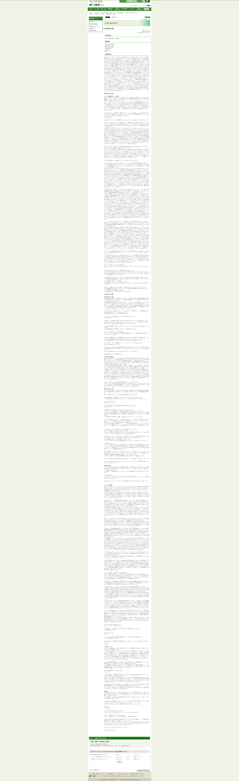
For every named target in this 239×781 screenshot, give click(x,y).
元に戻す (129, 1)
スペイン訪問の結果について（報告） (112, 38)
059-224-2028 (97, 745)
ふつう (128, 754)
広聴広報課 (109, 14)
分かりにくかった (137, 756)
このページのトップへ (144, 770)
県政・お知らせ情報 (104, 12)
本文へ (91, 1)
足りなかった (136, 754)
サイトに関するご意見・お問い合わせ (136, 773)
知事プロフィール (94, 21)
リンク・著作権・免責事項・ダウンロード (97, 773)
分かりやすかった (119, 756)
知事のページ (112, 12)
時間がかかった (137, 759)
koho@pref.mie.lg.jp (125, 745)
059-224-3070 (125, 776)
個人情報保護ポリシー (111, 773)
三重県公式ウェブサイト (96, 4)
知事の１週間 (93, 30)
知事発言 (92, 28)
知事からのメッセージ (95, 26)
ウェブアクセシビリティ (122, 773)
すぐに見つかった (119, 759)
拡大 (135, 1)
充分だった (118, 754)
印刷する (147, 17)
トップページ (96, 12)
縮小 (132, 1)
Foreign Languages (98, 1)
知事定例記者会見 (120, 12)
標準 (144, 1)
